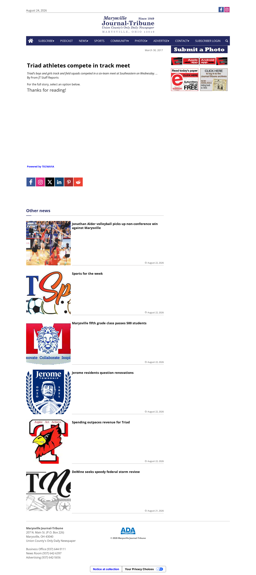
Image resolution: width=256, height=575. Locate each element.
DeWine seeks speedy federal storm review (106, 472)
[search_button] (227, 40)
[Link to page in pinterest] (68, 182)
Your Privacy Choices (139, 569)
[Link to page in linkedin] (59, 182)
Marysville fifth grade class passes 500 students (109, 323)
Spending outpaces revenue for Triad (101, 422)
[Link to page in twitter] (49, 182)
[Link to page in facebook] (221, 9)
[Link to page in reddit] (78, 182)
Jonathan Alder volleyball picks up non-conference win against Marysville (115, 226)
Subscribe (45, 41)
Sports (99, 41)
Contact (181, 41)
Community (119, 41)
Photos (140, 41)
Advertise (160, 41)
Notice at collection (106, 569)
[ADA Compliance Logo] (128, 535)
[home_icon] (30, 40)
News (83, 41)
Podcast (66, 41)
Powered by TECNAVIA (40, 166)
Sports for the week (87, 273)
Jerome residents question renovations (103, 373)
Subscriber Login (207, 41)
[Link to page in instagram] (227, 9)
